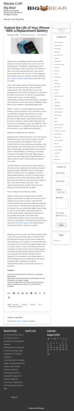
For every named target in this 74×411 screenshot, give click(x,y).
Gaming (56, 83)
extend (24, 305)
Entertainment (59, 64)
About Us (57, 240)
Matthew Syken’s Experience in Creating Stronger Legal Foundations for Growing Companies (14, 352)
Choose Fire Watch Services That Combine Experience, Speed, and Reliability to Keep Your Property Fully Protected (25, 284)
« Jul (48, 354)
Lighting (57, 105)
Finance (56, 71)
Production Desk (60, 131)
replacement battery (15, 307)
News (56, 121)
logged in (19, 321)
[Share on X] (18, 293)
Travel (56, 156)
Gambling (57, 77)
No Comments (42, 35)
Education (57, 61)
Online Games (59, 124)
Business (15, 305)
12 (54, 345)
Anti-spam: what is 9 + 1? (61, 214)
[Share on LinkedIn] (22, 293)
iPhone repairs (23, 223)
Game (56, 80)
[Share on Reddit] (35, 293)
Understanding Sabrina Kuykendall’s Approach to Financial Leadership (13, 376)
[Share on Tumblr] (40, 293)
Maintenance (58, 112)
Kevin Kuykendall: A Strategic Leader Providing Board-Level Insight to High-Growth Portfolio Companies (14, 364)
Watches (57, 159)
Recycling (57, 137)
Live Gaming (58, 109)
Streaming (57, 147)
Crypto (56, 58)
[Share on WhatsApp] (27, 293)
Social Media (58, 140)
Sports (56, 143)
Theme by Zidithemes (36, 408)
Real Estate (58, 134)
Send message (61, 224)
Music (56, 118)
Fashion (56, 67)
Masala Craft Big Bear (13, 5)
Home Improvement (59, 94)
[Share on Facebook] (14, 293)
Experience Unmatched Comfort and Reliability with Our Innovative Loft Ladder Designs (26, 279)
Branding (57, 49)
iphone (32, 305)
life (40, 305)
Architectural (58, 42)
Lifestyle (57, 102)
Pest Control (58, 128)
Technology (58, 150)
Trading (57, 153)
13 (57, 345)
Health (56, 90)
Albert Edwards (28, 35)
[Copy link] (9, 297)
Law (55, 99)
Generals (57, 86)
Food (55, 74)
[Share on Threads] (44, 293)
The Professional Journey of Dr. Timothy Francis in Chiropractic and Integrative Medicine (14, 339)
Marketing (57, 115)
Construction (58, 55)
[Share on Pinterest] (31, 293)
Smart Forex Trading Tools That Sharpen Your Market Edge (13, 385)
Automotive (58, 45)
